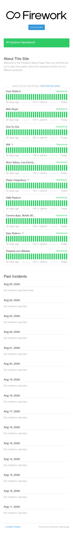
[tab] (6, 97)
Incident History (12, 526)
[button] (36, 27)
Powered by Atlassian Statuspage (53, 526)
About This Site (16, 58)
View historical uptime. (50, 85)
